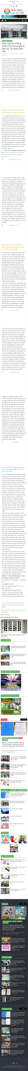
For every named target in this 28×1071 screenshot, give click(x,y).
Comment (23, 790)
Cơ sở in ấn (8, 738)
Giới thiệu (13, 1065)
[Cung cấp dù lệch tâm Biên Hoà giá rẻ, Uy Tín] (6, 982)
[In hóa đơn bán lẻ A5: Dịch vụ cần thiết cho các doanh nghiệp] (6, 989)
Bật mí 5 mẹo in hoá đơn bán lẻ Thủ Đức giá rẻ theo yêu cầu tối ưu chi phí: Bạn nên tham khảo (13, 744)
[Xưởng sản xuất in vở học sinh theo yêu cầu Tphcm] (5, 867)
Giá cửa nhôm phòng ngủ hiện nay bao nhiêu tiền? (17, 998)
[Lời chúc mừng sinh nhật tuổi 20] (5, 823)
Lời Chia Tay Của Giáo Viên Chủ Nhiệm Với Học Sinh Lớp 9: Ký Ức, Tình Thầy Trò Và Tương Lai (18, 940)
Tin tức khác (9, 40)
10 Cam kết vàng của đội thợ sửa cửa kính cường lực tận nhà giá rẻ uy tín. (18, 962)
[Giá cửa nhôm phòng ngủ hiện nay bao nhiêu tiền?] (6, 997)
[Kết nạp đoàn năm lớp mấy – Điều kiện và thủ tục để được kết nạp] (5, 800)
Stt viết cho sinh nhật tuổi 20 (16, 816)
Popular (6, 790)
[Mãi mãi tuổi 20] (2, 20)
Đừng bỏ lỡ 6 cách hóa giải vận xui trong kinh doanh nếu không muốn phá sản (17, 774)
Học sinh (14, 921)
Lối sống (20, 738)
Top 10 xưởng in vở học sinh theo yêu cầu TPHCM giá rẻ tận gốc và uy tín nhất (13, 927)
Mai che (24, 53)
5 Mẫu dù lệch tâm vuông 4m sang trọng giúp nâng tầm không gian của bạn (18, 647)
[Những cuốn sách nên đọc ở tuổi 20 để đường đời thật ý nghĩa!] (5, 780)
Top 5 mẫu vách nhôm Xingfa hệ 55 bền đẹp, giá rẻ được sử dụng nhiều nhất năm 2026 (18, 663)
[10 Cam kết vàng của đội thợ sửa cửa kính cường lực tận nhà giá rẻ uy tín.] (6, 960)
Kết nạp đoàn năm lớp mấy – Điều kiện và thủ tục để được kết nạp (17, 802)
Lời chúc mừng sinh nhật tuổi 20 (17, 823)
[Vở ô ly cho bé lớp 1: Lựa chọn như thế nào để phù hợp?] (5, 889)
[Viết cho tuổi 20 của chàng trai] (5, 808)
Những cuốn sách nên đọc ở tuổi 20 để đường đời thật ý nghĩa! (17, 781)
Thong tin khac (4, 55)
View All (23, 719)
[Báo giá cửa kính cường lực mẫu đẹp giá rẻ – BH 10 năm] (6, 967)
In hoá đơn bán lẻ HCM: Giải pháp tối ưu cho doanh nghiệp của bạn (17, 977)
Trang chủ (8, 1065)
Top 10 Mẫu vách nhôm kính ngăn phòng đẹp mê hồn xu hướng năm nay (17, 1030)
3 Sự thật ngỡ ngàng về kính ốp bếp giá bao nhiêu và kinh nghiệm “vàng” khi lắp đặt (18, 766)
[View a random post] (25, 20)
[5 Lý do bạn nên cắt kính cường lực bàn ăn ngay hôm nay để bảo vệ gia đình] (5, 654)
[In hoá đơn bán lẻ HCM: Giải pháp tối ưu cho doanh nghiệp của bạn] (6, 975)
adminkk (13, 53)
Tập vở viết (19, 921)
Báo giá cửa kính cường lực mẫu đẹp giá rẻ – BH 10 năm (18, 969)
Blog (3, 738)
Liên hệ (21, 1065)
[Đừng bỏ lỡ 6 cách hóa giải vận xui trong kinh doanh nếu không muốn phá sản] (5, 772)
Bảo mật (17, 1065)
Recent (14, 790)
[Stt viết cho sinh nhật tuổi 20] (5, 815)
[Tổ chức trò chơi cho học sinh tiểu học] (5, 881)
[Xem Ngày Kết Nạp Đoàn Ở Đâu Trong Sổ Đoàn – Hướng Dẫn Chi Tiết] (6, 945)
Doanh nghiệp (14, 738)
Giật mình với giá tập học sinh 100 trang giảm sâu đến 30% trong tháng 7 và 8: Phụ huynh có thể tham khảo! (17, 1022)
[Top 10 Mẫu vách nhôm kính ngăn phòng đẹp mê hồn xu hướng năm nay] (6, 1028)
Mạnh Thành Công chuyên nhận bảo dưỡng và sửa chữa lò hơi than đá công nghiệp (12, 605)
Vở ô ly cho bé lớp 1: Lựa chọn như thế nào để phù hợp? (18, 890)
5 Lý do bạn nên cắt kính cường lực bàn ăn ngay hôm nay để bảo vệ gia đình (18, 655)
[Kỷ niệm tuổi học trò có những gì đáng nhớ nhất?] (5, 874)
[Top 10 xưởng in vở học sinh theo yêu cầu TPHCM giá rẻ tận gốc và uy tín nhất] (14, 907)
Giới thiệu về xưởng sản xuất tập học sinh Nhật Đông (13, 611)
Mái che (4, 40)
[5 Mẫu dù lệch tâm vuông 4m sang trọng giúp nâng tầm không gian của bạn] (5, 646)
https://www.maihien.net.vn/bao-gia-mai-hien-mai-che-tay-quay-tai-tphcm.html (13, 154)
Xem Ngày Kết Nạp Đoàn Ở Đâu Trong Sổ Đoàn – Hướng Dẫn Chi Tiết (18, 947)
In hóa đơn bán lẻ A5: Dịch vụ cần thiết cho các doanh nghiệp (18, 991)
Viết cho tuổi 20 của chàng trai (16, 808)
